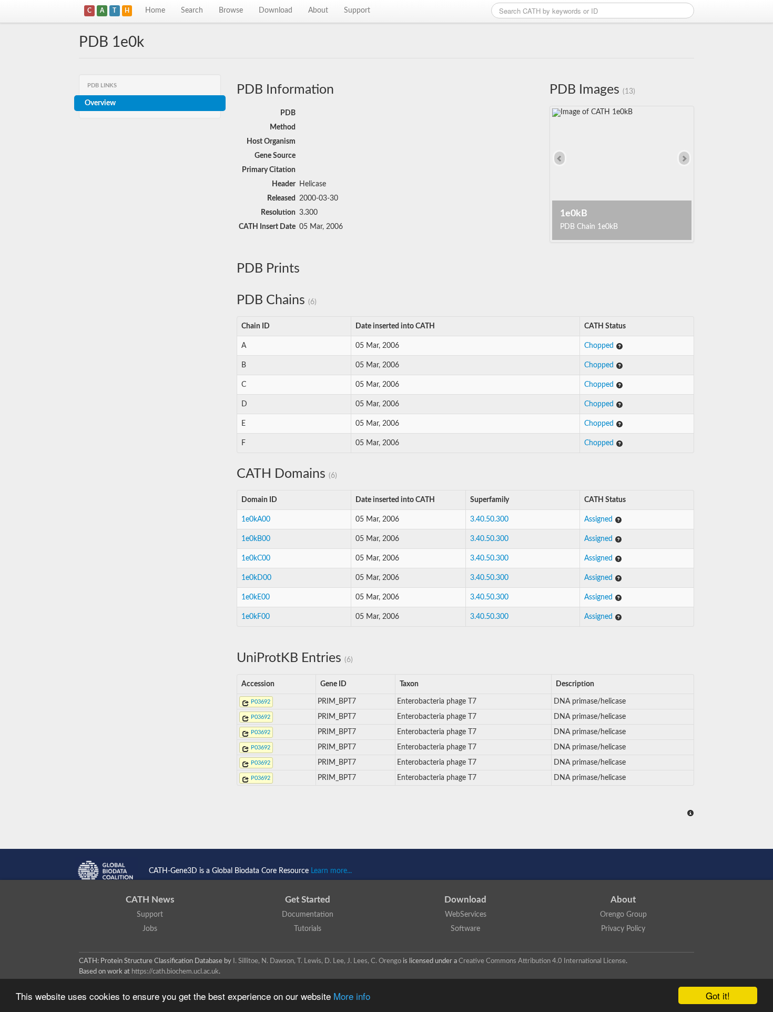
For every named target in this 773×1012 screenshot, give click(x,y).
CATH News (150, 899)
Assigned (599, 519)
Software (465, 929)
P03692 (259, 702)
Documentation (307, 914)
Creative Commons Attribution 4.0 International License (542, 961)
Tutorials (307, 929)
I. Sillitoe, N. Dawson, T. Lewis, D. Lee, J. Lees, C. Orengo (317, 961)
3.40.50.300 (489, 519)
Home (155, 10)
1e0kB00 (255, 539)
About (318, 10)
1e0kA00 (255, 519)
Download (275, 10)
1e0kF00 (255, 616)
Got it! (718, 995)
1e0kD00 (256, 578)
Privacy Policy (623, 929)
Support (357, 10)
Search (192, 10)
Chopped (600, 345)
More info (351, 996)
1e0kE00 (255, 597)
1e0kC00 (255, 558)
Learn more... (331, 871)
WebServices (465, 914)
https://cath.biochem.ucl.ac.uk (175, 971)
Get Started (307, 899)
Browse (231, 10)
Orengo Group (623, 914)
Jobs (150, 929)
